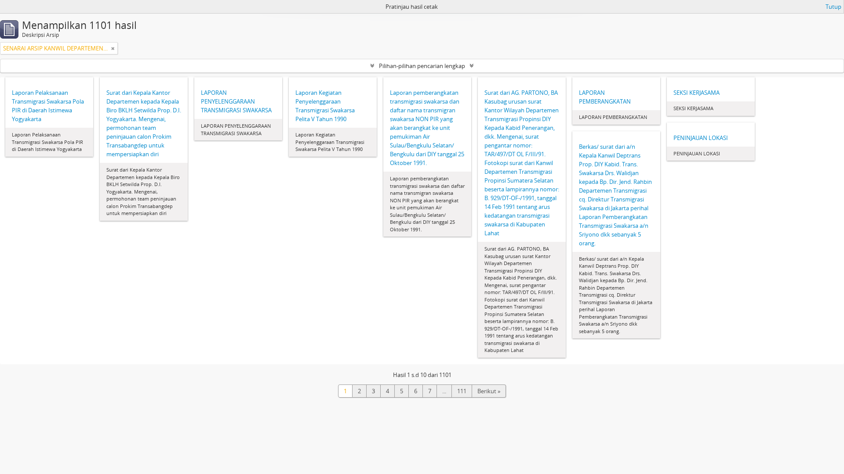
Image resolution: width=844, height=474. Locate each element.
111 (461, 391)
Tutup (833, 7)
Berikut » (488, 391)
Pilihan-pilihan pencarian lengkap (422, 66)
